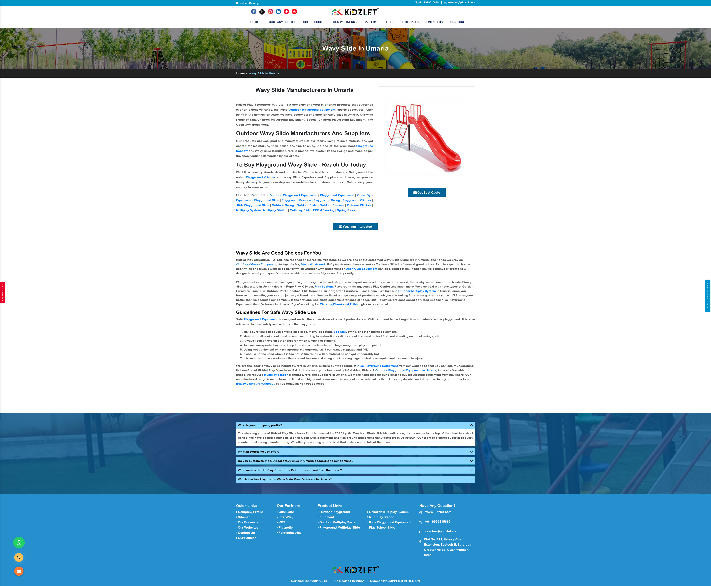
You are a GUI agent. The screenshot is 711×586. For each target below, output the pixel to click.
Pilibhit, (355, 304)
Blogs (388, 22)
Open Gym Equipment (361, 268)
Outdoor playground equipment (312, 109)
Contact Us (434, 22)
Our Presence (247, 522)
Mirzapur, (326, 304)
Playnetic (285, 527)
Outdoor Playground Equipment (293, 195)
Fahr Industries (289, 532)
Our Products (313, 22)
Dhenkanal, (341, 304)
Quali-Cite (286, 512)
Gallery (370, 22)
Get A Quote (2, 292)
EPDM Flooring (324, 210)
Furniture (457, 22)
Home (254, 22)
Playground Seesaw (296, 200)
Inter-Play (285, 517)
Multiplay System (248, 210)
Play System (324, 286)
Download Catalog (247, 3)
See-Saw (339, 331)
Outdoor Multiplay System (417, 291)
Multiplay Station (275, 210)
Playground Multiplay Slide (339, 527)
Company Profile (282, 22)
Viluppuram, (255, 383)
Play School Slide (381, 527)
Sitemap (244, 517)
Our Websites (247, 527)
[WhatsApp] (19, 542)
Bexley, (241, 383)
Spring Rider (346, 210)
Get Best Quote (428, 192)
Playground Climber (260, 177)
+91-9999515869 (428, 2)
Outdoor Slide (307, 205)
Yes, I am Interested (357, 226)
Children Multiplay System (388, 512)
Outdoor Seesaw (332, 205)
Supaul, (269, 383)
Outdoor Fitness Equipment (256, 264)
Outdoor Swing (283, 205)
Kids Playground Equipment (377, 365)
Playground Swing (326, 200)
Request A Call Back (707, 296)
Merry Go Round (313, 264)
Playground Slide (266, 200)
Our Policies (246, 538)
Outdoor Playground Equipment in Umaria (405, 370)
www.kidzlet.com (438, 512)
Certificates (408, 22)
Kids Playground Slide (253, 205)
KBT (281, 522)
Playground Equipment (337, 195)
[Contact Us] (18, 557)
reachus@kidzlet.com (461, 2)
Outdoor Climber (359, 205)
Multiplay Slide (300, 210)
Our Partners (344, 22)
